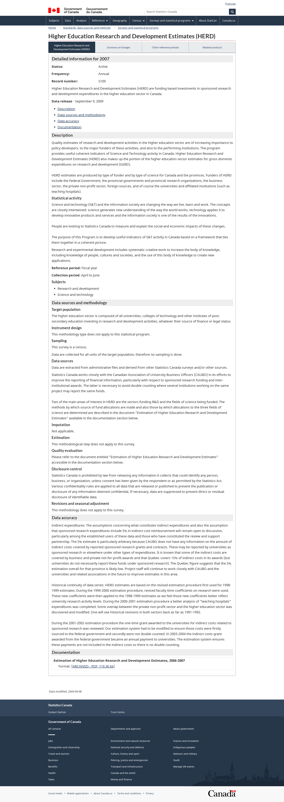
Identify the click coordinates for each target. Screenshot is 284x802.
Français (230, 4)
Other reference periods (165, 47)
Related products (212, 47)
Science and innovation (186, 740)
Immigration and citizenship (64, 747)
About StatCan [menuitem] (208, 20)
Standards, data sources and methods (87, 28)
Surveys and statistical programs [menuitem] (170, 20)
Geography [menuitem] (120, 20)
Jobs (50, 740)
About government (183, 728)
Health (52, 773)
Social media (55, 793)
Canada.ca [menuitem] (228, 20)
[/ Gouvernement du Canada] (77, 11)
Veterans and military (185, 753)
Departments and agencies (126, 728)
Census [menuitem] (137, 20)
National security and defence (127, 747)
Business (53, 760)
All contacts (54, 728)
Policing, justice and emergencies (129, 760)
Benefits (52, 766)
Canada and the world (123, 773)
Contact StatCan (57, 712)
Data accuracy (68, 121)
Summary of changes (118, 47)
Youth (176, 760)
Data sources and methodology (81, 115)
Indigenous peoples (184, 747)
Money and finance (121, 779)
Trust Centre (118, 712)
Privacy (150, 793)
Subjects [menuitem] (54, 20)
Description (66, 109)
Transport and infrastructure (127, 766)
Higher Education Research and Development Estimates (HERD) (72, 47)
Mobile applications (78, 793)
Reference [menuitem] (98, 20)
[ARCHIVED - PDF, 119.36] (93, 666)
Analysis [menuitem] (81, 20)
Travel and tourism (58, 753)
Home (52, 28)
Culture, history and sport (125, 753)
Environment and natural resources (130, 740)
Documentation (69, 127)
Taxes (51, 779)
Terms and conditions (129, 793)
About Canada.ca (103, 793)
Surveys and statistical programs (138, 28)
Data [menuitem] (68, 20)
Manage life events (183, 766)
